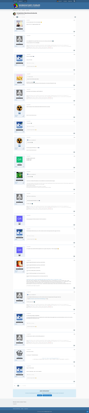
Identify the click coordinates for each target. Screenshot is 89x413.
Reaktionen (16, 115)
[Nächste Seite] (24, 17)
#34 (74, 246)
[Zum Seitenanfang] (87, 412)
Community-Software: (44, 411)
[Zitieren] (74, 31)
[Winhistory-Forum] (44, 5)
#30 (74, 171)
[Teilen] (75, 17)
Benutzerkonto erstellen (47, 395)
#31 (74, 193)
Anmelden (65, 1)
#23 (74, 54)
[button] (59, 1)
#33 (74, 228)
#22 (74, 35)
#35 (74, 260)
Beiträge (16, 30)
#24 (74, 73)
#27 (74, 121)
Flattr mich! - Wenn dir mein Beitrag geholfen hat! (50, 358)
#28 (74, 137)
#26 (74, 104)
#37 (74, 313)
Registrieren (70, 1)
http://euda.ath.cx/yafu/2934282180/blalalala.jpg (37, 298)
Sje (34, 285)
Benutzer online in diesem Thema (19, 401)
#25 (74, 89)
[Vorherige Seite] (14, 17)
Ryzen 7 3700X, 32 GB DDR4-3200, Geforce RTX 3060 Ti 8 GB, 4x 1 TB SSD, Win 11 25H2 (43, 279)
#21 (74, 20)
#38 (74, 334)
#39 (74, 349)
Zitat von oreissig (31, 63)
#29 (74, 156)
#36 (74, 291)
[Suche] (74, 1)
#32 (74, 215)
